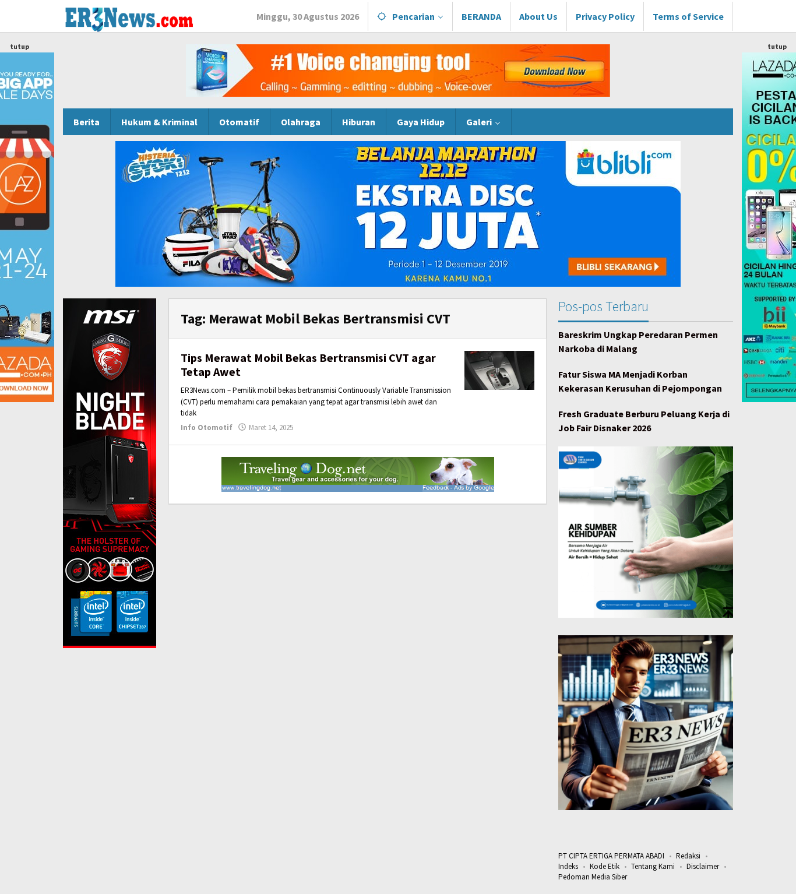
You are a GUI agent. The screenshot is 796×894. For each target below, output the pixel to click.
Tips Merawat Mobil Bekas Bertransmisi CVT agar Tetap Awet (308, 364)
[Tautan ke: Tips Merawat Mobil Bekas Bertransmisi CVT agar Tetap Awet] (499, 369)
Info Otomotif (207, 427)
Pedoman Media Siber (592, 877)
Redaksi (688, 856)
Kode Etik (604, 866)
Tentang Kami (653, 866)
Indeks (568, 866)
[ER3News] (128, 17)
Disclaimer (702, 866)
